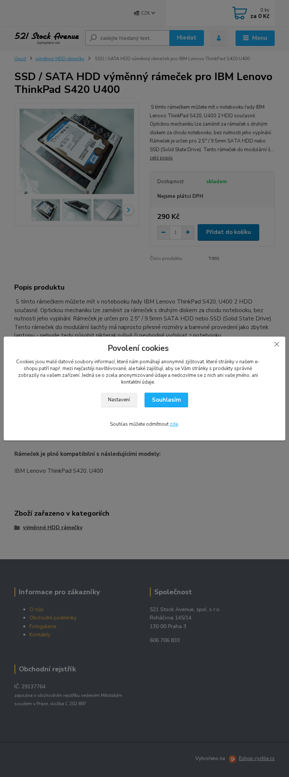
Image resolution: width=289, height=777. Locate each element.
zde (174, 424)
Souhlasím (166, 400)
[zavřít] (276, 344)
